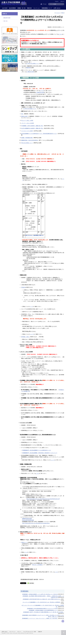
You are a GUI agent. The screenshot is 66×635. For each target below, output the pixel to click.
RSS (63, 12)
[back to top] (63, 632)
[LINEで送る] (30, 583)
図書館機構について (47, 8)
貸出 (22, 113)
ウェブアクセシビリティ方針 (29, 631)
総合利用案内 (12, 8)
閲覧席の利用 (24, 116)
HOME (5, 8)
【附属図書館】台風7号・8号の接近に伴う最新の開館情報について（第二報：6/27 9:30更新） (43, 612)
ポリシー (19, 631)
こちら (60, 34)
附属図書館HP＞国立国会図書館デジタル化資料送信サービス (36, 450)
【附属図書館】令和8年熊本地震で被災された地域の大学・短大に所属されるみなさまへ (41, 599)
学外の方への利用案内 (37, 564)
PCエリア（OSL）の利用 (27, 120)
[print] (63, 621)
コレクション (36, 8)
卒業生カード (24, 542)
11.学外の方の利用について (32, 63)
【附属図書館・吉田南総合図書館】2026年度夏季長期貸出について (43, 610)
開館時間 (28, 67)
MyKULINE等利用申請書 (28, 520)
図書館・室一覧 (21, 8)
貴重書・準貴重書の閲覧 (27, 137)
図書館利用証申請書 (27, 518)
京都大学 (62, 1)
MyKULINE (25, 239)
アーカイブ (57, 12)
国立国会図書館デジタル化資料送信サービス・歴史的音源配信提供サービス (39, 133)
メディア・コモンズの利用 (27, 123)
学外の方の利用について (27, 142)
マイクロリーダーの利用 (27, 131)
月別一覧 (5, 21)
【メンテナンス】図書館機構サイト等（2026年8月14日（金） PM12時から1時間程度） (41, 602)
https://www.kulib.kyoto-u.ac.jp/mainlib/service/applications (36, 523)
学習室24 (23, 287)
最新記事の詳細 (6, 17)
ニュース (32, 334)
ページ (31, 306)
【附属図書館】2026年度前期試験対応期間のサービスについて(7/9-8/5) (42, 608)
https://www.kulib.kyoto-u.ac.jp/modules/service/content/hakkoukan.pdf (43, 498)
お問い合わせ (57, 8)
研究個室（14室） (25, 336)
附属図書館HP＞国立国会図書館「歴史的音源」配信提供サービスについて (39, 452)
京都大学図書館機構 (14, 3)
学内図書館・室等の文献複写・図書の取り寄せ (32, 125)
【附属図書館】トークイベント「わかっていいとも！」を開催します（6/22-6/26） (40, 618)
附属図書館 (24, 591)
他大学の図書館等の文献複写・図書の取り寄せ (32, 128)
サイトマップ (12, 631)
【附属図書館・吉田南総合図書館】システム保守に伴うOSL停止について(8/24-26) (40, 594)
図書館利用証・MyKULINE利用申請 (29, 140)
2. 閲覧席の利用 (30, 71)
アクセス (45, 4)
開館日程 (29, 8)
